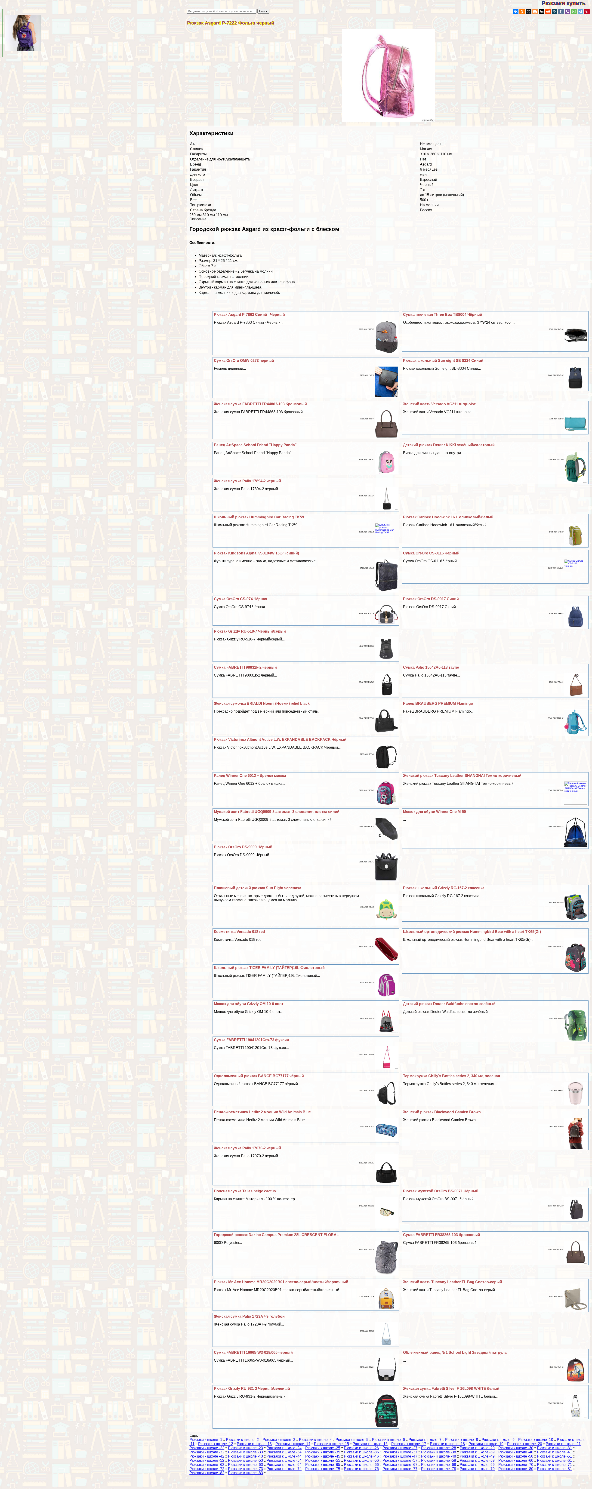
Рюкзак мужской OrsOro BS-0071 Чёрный (440, 1191)
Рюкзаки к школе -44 (284, 1456)
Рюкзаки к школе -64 (284, 1465)
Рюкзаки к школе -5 (352, 1440)
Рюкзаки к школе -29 (477, 1448)
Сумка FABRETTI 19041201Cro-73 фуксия (251, 1040)
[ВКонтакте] (515, 11)
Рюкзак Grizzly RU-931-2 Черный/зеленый (252, 1389)
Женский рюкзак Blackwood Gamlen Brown (442, 1112)
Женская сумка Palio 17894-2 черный (247, 481)
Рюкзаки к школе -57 (399, 1460)
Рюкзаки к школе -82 (206, 1473)
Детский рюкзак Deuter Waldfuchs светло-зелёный (449, 1004)
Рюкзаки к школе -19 (486, 1444)
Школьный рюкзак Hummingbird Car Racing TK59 (259, 517)
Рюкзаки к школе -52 (206, 1460)
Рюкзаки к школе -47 (399, 1456)
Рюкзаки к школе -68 (438, 1465)
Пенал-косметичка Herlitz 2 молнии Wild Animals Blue (262, 1112)
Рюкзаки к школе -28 (438, 1448)
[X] (528, 11)
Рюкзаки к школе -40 (515, 1452)
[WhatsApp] (574, 11)
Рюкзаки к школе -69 (477, 1465)
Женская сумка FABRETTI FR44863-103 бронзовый (260, 404)
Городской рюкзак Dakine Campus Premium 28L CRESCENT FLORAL (276, 1235)
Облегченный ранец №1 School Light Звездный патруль (455, 1352)
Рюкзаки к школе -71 (554, 1465)
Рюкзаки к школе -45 (322, 1456)
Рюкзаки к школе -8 (461, 1440)
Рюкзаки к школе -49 (477, 1456)
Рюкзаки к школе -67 (399, 1465)
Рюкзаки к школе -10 (535, 1440)
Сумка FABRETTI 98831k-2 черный (245, 667)
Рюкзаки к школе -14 (292, 1444)
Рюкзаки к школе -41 (554, 1452)
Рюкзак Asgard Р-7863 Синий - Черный (249, 315)
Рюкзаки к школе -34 (284, 1452)
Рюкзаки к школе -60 (515, 1460)
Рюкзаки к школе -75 (322, 1469)
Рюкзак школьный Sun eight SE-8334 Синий (443, 361)
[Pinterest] (587, 11)
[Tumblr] (561, 11)
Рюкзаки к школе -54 (284, 1460)
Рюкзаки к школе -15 (331, 1444)
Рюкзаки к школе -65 (322, 1465)
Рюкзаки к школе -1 (205, 1440)
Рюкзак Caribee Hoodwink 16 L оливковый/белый (448, 517)
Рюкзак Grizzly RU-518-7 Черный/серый (250, 631)
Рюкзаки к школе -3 (278, 1440)
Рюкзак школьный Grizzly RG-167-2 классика (443, 888)
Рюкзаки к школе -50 (515, 1456)
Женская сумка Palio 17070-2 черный (247, 1148)
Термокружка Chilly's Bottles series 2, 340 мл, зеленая (451, 1076)
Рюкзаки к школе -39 (477, 1452)
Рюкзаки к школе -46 (361, 1456)
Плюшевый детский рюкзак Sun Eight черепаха (257, 888)
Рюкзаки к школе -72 (206, 1469)
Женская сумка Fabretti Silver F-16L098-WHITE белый (451, 1389)
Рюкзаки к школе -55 (322, 1460)
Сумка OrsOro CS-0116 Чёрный (431, 553)
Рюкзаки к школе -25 (322, 1448)
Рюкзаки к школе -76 (361, 1469)
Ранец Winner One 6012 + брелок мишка (250, 776)
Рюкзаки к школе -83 (245, 1473)
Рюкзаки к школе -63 (245, 1465)
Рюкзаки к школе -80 (515, 1469)
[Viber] (567, 11)
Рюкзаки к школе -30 (515, 1448)
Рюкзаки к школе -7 (425, 1440)
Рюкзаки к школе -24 (284, 1448)
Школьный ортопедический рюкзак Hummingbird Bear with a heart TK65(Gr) (472, 932)
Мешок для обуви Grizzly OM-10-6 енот (249, 1004)
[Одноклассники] (522, 11)
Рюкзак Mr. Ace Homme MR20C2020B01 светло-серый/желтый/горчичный (281, 1282)
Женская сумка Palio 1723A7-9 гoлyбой (249, 1316)
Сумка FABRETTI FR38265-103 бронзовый (441, 1235)
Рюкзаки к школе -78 (438, 1469)
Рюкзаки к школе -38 (438, 1452)
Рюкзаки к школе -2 (242, 1440)
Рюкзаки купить (567, 3)
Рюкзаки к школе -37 (399, 1452)
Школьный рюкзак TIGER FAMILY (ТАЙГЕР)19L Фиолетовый (269, 968)
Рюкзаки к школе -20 (524, 1444)
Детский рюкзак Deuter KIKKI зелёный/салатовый (449, 445)
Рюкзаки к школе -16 (370, 1444)
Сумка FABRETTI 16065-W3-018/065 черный (253, 1352)
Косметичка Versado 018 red (239, 932)
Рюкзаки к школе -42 (206, 1456)
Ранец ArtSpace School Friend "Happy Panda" (255, 445)
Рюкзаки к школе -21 (563, 1444)
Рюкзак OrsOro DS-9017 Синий (431, 599)
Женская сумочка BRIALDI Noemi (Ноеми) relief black (262, 703)
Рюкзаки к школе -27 (399, 1448)
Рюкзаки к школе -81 (554, 1469)
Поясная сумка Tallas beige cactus (245, 1191)
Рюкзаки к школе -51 (554, 1456)
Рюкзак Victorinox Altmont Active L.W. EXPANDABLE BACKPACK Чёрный (280, 739)
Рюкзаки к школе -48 (438, 1456)
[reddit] (548, 11)
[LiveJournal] (554, 11)
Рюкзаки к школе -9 (498, 1440)
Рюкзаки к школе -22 (206, 1448)
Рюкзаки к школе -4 (315, 1440)
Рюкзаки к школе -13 (254, 1444)
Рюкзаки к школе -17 (408, 1444)
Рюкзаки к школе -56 (361, 1460)
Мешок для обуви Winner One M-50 (434, 812)
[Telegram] (580, 11)
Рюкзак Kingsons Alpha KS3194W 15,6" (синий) (256, 553)
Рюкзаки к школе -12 (215, 1444)
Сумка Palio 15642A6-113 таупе (431, 667)
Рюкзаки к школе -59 (477, 1460)
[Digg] (541, 11)
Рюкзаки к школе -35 (322, 1452)
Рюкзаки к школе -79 (477, 1469)
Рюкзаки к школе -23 (245, 1448)
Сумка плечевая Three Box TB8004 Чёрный (442, 315)
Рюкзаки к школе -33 (245, 1452)
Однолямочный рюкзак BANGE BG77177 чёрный (259, 1076)
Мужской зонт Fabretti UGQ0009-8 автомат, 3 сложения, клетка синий (276, 812)
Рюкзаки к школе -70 (515, 1465)
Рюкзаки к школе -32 (206, 1452)
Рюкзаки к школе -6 (388, 1440)
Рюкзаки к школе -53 (245, 1460)
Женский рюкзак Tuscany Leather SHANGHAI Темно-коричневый (462, 776)
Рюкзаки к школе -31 (554, 1448)
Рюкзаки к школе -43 (245, 1456)
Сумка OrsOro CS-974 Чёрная (240, 599)
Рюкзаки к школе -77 (399, 1469)
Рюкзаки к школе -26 (361, 1448)
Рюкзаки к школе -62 (206, 1465)
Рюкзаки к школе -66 (361, 1465)
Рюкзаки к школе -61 (554, 1460)
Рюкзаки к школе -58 (438, 1460)
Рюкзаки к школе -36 (361, 1452)
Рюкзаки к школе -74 (284, 1469)
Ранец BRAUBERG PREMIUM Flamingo (438, 703)
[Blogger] (535, 11)
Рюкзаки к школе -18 (447, 1444)
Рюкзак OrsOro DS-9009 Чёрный (243, 847)
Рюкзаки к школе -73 (245, 1469)
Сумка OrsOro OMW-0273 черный (244, 361)
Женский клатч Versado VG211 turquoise (439, 404)
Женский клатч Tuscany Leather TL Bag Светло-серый (452, 1282)
